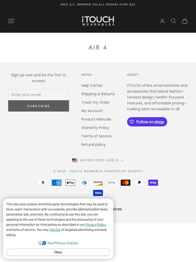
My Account (92, 110)
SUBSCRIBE (38, 106)
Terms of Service (96, 136)
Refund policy (93, 144)
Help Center (92, 85)
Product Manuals (96, 119)
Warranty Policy (95, 127)
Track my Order (95, 102)
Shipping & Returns (98, 93)
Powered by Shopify (124, 171)
